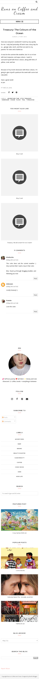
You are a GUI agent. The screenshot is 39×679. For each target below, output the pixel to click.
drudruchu (10, 257)
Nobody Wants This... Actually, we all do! (20, 597)
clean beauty (19, 458)
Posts (5, 417)
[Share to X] (12, 92)
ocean (12, 100)
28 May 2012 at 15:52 (12, 286)
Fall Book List (20, 623)
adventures (19, 439)
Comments (7, 421)
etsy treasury (26, 98)
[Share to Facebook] (8, 92)
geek (19, 472)
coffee (19, 462)
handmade (5, 100)
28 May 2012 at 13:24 (12, 260)
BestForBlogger (33, 676)
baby (19, 444)
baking (19, 448)
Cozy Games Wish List (19, 533)
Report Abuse (5, 668)
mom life (19, 476)
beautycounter (19, 453)
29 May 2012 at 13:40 (12, 303)
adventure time (13, 98)
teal (23, 100)
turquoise (30, 100)
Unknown (9, 284)
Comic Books (20, 570)
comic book (19, 467)
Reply (35, 278)
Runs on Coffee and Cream (19, 11)
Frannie (9, 300)
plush (18, 100)
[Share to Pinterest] (16, 92)
